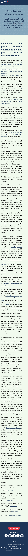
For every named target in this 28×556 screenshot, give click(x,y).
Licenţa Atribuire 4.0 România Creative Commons (14, 548)
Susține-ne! (14, 528)
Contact (14, 541)
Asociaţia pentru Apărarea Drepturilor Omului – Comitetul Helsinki (11, 69)
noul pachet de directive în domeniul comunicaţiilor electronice (11, 135)
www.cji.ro (14, 511)
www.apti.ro (13, 506)
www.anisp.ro (9, 490)
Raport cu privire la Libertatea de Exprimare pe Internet (11, 262)
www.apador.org (8, 500)
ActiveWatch (16, 75)
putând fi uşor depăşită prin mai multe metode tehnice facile (11, 298)
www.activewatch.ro (15, 515)
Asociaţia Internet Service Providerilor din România (11, 65)
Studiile (7, 304)
